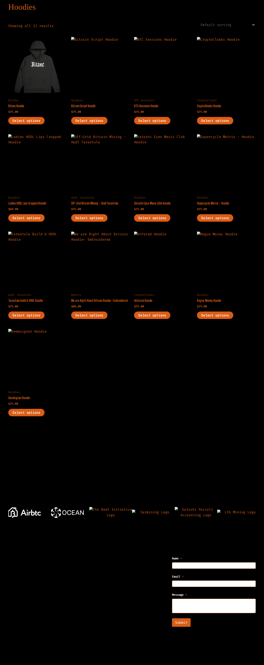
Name (177, 558)
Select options (26, 120)
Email (178, 576)
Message (179, 595)
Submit (181, 622)
